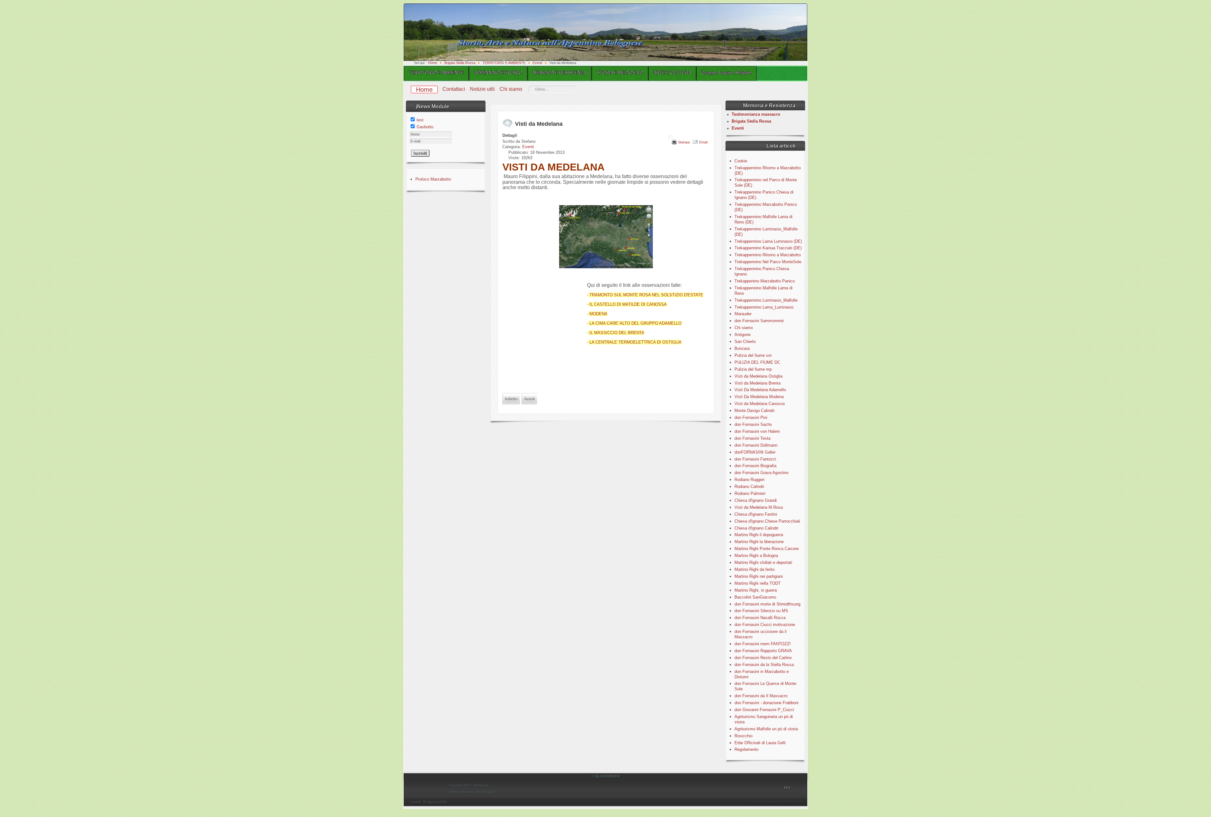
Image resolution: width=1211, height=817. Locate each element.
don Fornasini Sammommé (759, 320)
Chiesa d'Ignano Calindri (756, 528)
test (420, 120)
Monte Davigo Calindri (754, 410)
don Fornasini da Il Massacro (760, 695)
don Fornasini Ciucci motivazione (764, 624)
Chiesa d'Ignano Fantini (755, 514)
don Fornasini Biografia (755, 465)
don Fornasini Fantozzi (755, 459)
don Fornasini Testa (752, 438)
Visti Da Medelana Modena (759, 396)
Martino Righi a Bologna (756, 555)
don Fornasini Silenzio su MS (761, 610)
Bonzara (742, 348)
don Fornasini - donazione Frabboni (766, 702)
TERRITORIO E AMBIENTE (436, 72)
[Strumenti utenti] (671, 138)
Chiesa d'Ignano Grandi (755, 500)
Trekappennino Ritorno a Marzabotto (767, 254)
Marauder (743, 313)
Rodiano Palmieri (749, 493)
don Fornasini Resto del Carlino (763, 657)
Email (703, 142)
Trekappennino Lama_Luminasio (763, 307)
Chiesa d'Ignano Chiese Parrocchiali (767, 521)
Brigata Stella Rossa (751, 121)
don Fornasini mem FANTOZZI (762, 643)
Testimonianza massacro (756, 114)
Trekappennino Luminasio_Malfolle (766, 300)
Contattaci (453, 89)
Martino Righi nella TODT (757, 583)
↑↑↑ (787, 787)
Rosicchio (743, 735)
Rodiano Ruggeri (749, 479)
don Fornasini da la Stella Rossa (764, 664)
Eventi (528, 146)
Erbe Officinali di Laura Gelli (760, 742)
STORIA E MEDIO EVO (620, 72)
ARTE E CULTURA (672, 72)
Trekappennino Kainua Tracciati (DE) (768, 248)
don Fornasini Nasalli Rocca (760, 617)
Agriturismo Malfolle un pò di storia (766, 729)
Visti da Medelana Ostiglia (758, 376)
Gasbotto (425, 127)
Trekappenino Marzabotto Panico (764, 281)
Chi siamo (511, 89)
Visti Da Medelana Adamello (760, 389)
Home (424, 89)
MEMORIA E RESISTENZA (559, 72)
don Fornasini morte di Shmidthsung (767, 604)
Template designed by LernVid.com (775, 801)
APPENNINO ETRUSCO (498, 72)
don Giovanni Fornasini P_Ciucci (764, 709)
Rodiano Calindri (749, 486)
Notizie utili (482, 89)
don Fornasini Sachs (753, 424)
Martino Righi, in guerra (755, 590)
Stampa (684, 142)
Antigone (742, 334)
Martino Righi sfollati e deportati (763, 562)
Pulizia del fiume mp (753, 369)
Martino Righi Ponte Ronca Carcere (766, 548)
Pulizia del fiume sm (753, 355)
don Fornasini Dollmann (755, 445)
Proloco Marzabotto (433, 179)
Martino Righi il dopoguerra (758, 534)
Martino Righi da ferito (754, 569)
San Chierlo (745, 341)
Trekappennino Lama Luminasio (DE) (768, 241)
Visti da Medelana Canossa (759, 403)
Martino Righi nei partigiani (758, 576)
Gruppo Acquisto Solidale (726, 72)
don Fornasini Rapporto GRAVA (763, 650)
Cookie (740, 161)
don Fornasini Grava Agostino (761, 472)
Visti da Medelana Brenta (757, 383)
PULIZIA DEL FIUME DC (757, 362)
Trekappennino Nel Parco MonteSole (767, 261)
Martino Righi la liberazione (759, 541)
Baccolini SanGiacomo (755, 597)
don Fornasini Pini (750, 417)
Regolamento (746, 749)
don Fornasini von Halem (757, 431)
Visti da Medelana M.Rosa (758, 507)
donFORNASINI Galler (754, 452)
